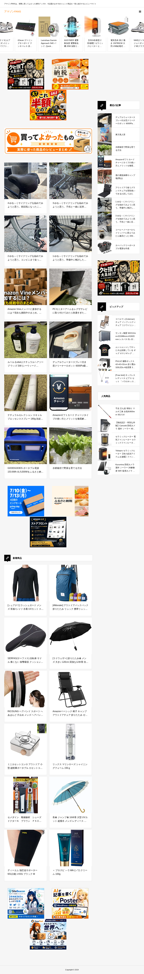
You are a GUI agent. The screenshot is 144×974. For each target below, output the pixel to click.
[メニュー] (140, 11)
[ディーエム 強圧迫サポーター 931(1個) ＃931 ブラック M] (25, 848)
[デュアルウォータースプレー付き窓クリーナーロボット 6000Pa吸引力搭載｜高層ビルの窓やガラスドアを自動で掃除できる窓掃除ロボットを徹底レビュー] (70, 340)
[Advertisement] (119, 76)
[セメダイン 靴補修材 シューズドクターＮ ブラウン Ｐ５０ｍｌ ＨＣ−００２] (25, 795)
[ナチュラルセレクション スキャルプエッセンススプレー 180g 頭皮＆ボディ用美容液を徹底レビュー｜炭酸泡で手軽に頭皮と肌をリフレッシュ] (25, 393)
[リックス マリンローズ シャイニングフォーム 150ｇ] (70, 742)
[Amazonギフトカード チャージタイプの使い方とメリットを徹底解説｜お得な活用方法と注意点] (70, 393)
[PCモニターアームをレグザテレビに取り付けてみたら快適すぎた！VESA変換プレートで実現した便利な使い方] (70, 287)
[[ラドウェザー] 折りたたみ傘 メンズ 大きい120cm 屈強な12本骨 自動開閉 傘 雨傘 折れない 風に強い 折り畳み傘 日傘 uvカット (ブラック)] (70, 636)
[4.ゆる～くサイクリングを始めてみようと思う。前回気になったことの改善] (25, 181)
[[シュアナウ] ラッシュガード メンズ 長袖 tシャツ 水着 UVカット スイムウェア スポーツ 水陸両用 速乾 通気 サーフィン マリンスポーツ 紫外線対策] (25, 583)
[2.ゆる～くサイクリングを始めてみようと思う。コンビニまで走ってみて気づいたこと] (25, 234)
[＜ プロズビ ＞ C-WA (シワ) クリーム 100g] (70, 848)
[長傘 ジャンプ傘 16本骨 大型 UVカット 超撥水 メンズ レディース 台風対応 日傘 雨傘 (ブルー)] (70, 795)
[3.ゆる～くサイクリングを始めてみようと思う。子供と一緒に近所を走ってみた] (70, 181)
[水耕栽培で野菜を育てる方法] (70, 446)
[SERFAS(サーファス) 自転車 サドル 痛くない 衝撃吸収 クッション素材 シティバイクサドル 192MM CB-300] (25, 636)
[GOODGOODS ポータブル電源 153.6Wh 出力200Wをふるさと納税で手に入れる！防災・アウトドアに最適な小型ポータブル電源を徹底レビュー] (25, 446)
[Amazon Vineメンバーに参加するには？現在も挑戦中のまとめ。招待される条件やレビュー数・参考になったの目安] (25, 287)
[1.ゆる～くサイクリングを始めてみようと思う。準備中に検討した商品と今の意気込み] (70, 234)
